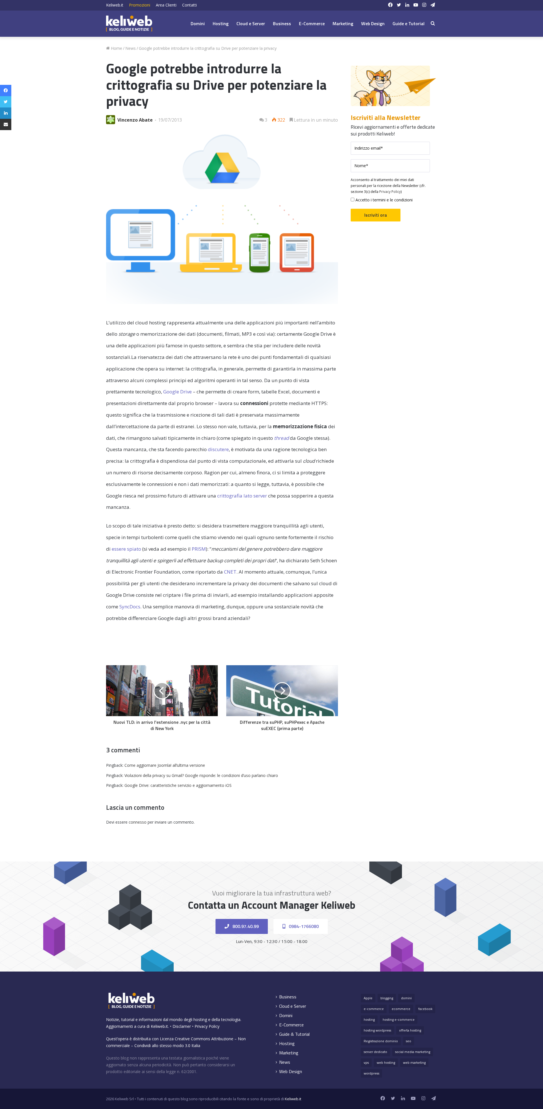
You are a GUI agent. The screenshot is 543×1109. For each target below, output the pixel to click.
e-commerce (374, 1008)
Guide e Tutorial (409, 23)
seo (408, 1041)
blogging (386, 998)
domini (406, 998)
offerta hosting (410, 1030)
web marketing (414, 1062)
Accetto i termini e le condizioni (383, 200)
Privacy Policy (390, 191)
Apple (368, 998)
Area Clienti (166, 5)
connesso (137, 822)
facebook (425, 1008)
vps (366, 1062)
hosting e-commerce (399, 1019)
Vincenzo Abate (135, 120)
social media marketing (412, 1051)
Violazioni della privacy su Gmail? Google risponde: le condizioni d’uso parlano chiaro (201, 775)
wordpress (371, 1073)
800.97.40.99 (245, 926)
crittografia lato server (242, 495)
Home (116, 48)
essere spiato (126, 549)
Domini (198, 23)
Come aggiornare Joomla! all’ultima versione (164, 765)
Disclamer (182, 1026)
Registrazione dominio (381, 1041)
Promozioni (139, 5)
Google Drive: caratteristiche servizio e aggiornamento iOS (178, 785)
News (130, 48)
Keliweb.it (114, 5)
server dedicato (375, 1051)
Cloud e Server (250, 23)
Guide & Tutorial (294, 1034)
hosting (369, 1019)
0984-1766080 (303, 926)
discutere (218, 449)
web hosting (386, 1062)
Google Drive (177, 391)
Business (282, 23)
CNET (230, 572)
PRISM (199, 549)
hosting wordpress (377, 1030)
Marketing (343, 23)
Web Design (373, 23)
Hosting (221, 23)
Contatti (189, 5)
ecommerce (401, 1008)
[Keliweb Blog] (129, 23)
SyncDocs (129, 606)
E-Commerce (312, 23)
